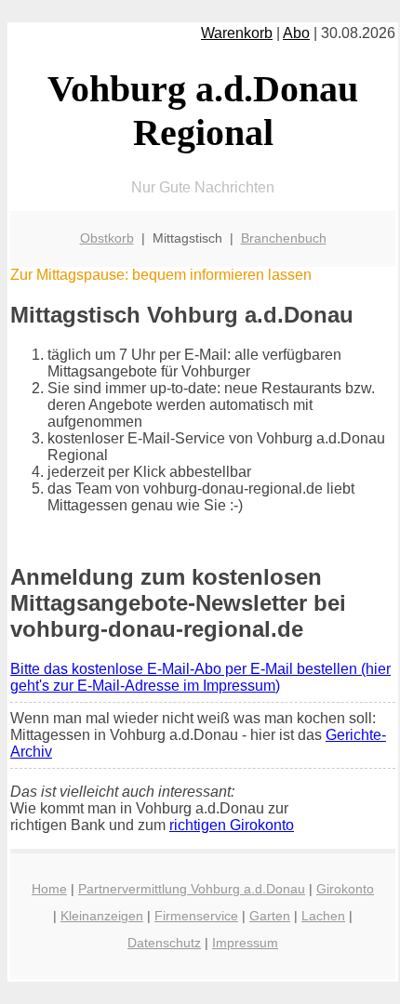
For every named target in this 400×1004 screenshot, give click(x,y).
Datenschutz (164, 942)
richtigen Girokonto (231, 825)
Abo (296, 33)
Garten (269, 915)
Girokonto (345, 888)
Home (49, 888)
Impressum (245, 942)
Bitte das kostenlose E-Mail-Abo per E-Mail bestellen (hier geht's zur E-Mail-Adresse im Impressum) (200, 677)
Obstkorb (107, 238)
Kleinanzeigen (101, 915)
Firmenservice (196, 915)
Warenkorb (237, 33)
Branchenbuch (284, 238)
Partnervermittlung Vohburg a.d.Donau (191, 888)
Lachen (323, 915)
